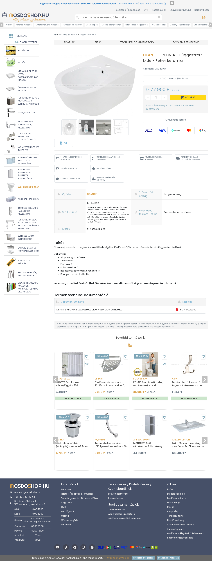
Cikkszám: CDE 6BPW (154, 68)
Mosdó (170, 507)
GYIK (146, 9)
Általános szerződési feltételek (124, 518)
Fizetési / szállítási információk (77, 493)
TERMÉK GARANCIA (69, 168)
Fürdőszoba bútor (176, 498)
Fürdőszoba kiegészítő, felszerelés (185, 533)
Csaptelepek (92, 25)
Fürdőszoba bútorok (72, 25)
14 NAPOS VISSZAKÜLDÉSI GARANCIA (71, 158)
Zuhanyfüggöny (175, 529)
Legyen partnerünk (180, 9)
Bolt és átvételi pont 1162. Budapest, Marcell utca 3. (30, 503)
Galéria (65, 515)
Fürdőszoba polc (176, 493)
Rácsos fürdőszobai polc (180, 537)
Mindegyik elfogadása (168, 558)
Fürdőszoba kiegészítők (136, 25)
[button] (63, 143)
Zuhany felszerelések (180, 25)
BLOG (170, 489)
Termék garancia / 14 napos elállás (79, 498)
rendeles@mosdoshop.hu (27, 492)
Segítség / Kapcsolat (128, 9)
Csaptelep (172, 511)
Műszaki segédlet (70, 520)
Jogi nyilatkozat (116, 509)
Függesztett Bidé (87, 35)
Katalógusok (159, 9)
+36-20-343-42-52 (24, 496)
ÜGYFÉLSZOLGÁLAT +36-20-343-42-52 (109, 158)
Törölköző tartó (175, 515)
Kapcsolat (66, 489)
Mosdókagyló (174, 502)
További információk (117, 557)
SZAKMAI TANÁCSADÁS (70, 178)
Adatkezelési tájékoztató (121, 514)
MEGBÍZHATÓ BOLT (104, 168)
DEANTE (150, 55)
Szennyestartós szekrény (180, 524)
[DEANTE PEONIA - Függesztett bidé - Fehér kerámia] (95, 85)
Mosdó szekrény (175, 520)
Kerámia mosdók (24, 25)
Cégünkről (66, 502)
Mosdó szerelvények (111, 25)
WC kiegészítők (159, 25)
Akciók (9, 25)
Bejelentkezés (202, 9)
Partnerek (66, 524)
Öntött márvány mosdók (47, 25)
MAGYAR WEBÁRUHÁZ (106, 178)
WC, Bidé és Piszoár (68, 35)
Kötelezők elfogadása (143, 558)
